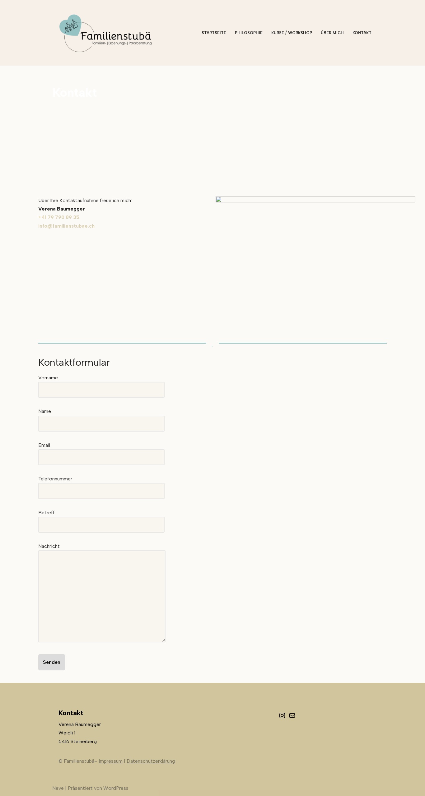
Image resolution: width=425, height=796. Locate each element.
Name (44, 411)
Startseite (214, 32)
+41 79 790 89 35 (58, 217)
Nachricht (49, 546)
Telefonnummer (55, 479)
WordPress (115, 788)
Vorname (48, 378)
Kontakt (362, 32)
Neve (58, 788)
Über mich (332, 32)
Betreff (46, 513)
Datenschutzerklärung (151, 761)
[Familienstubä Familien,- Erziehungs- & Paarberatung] (106, 33)
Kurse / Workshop (291, 32)
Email (44, 445)
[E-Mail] (292, 717)
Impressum (111, 761)
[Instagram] (282, 717)
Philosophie (249, 32)
